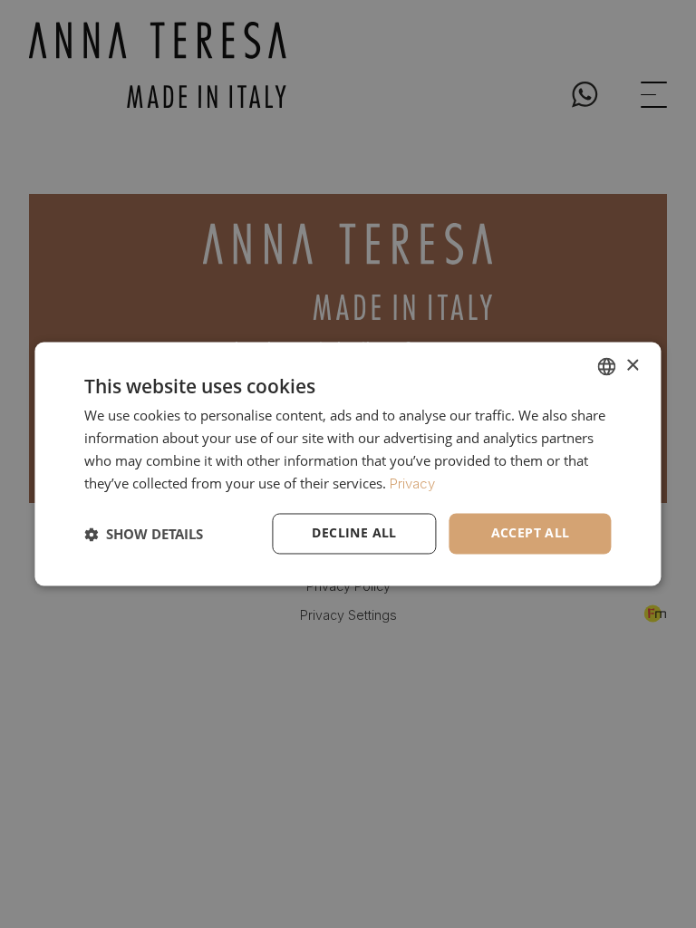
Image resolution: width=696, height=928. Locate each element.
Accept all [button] (530, 533)
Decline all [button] (354, 533)
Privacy (412, 483)
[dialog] (347, 463)
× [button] (632, 365)
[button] (143, 534)
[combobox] (607, 366)
